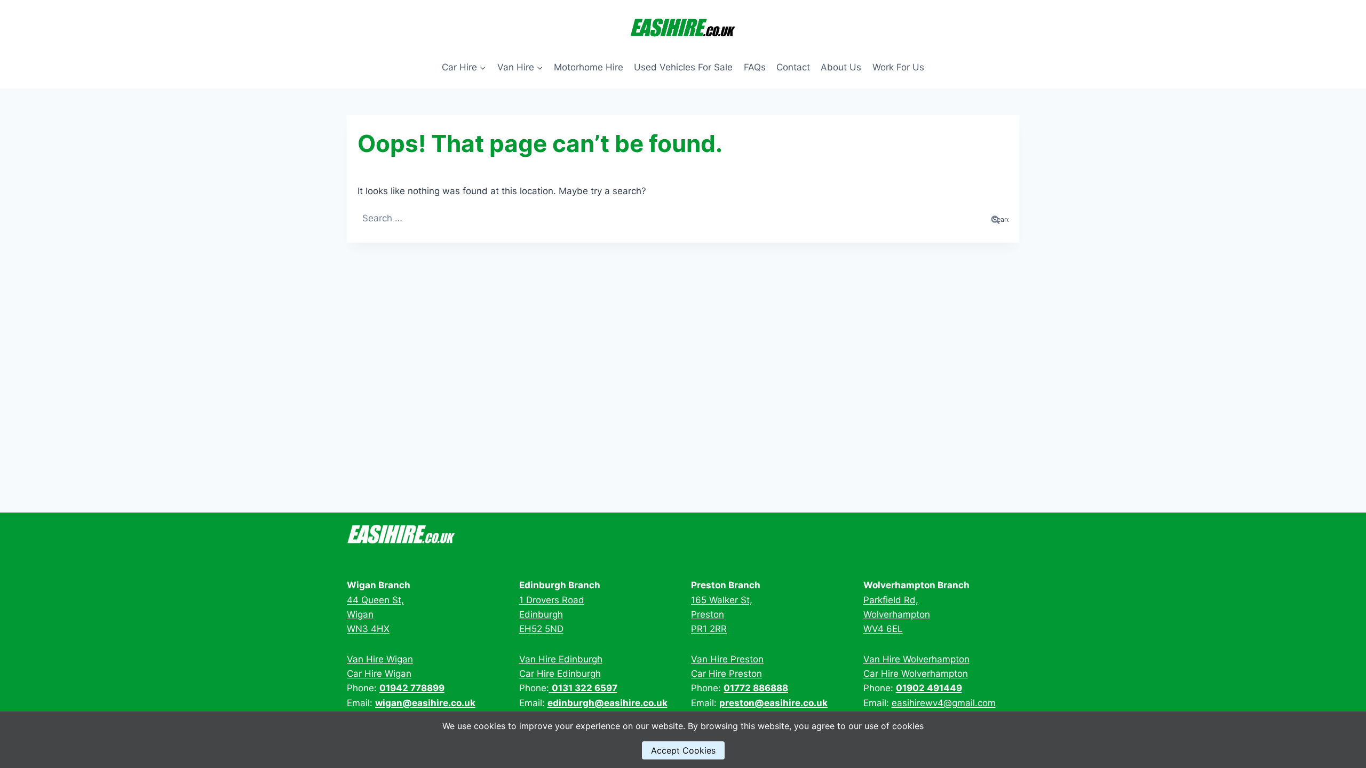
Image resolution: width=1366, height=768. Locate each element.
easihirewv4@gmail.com (944, 703)
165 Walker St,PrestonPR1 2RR (721, 614)
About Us (841, 67)
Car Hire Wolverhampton (915, 673)
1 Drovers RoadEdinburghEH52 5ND (551, 614)
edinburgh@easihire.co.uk (607, 703)
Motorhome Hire (588, 67)
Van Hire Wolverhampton (916, 659)
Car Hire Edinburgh (560, 673)
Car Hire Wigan (379, 673)
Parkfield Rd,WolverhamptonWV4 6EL (896, 614)
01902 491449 (929, 688)
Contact (793, 67)
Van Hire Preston (727, 659)
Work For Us (898, 67)
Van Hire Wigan (380, 659)
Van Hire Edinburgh (560, 659)
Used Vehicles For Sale (683, 67)
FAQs (755, 67)
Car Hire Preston (726, 673)
